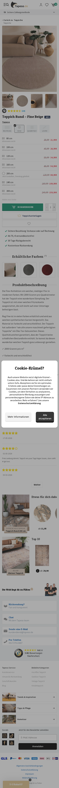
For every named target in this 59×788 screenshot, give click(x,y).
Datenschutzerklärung (29, 403)
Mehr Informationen (18, 416)
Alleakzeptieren (45, 417)
